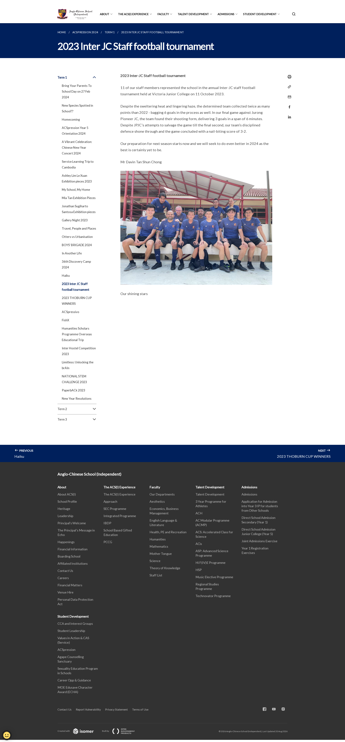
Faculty (163, 14)
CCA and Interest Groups (75, 623)
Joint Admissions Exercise (259, 541)
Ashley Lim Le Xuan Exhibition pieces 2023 (77, 178)
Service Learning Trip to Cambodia (78, 164)
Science (155, 561)
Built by (105, 731)
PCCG (108, 542)
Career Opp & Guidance (74, 680)
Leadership (65, 516)
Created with (64, 731)
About (104, 14)
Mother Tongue (161, 554)
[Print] (288, 76)
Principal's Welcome (72, 523)
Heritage (64, 509)
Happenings (66, 542)
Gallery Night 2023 (75, 220)
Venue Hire (65, 592)
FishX (65, 320)
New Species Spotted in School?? (77, 108)
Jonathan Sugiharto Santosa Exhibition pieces (79, 209)
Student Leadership (71, 631)
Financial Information (73, 549)
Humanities (158, 539)
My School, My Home (76, 189)
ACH (199, 513)
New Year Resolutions (76, 398)
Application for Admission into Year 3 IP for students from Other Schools (260, 505)
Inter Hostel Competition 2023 (79, 351)
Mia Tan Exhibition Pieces (79, 198)
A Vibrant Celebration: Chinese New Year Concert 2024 (77, 147)
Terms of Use (140, 709)
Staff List (156, 575)
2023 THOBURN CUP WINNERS (77, 300)
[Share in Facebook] (288, 104)
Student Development (260, 14)
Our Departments (162, 494)
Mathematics (159, 546)
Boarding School (69, 556)
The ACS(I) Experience (133, 14)
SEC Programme (115, 509)
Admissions (226, 14)
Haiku (66, 275)
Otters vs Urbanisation (77, 237)
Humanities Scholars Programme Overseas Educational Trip (77, 334)
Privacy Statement (116, 709)
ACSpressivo (70, 312)
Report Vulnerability (88, 709)
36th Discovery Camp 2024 (76, 264)
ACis (199, 544)
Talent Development (193, 14)
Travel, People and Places (79, 228)
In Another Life (72, 253)
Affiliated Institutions (73, 563)
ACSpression (66, 650)
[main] (172, 242)
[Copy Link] (288, 87)
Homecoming (71, 119)
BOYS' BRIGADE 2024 (77, 245)
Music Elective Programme (214, 577)
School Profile (67, 501)
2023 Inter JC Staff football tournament (75, 286)
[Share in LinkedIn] (288, 115)
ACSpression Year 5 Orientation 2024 (75, 130)
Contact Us (65, 571)
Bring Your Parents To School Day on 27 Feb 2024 (77, 91)
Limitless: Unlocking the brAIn (77, 365)
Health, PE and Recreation (168, 532)
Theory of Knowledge (165, 568)
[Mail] (288, 94)
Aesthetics (157, 501)
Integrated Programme (120, 516)
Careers (63, 578)
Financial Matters (70, 585)
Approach (110, 501)
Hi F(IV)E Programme (211, 563)
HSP (199, 570)
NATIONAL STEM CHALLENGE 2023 (74, 379)
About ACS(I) (67, 494)
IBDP (107, 523)
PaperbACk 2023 (73, 390)
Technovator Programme (213, 596)
